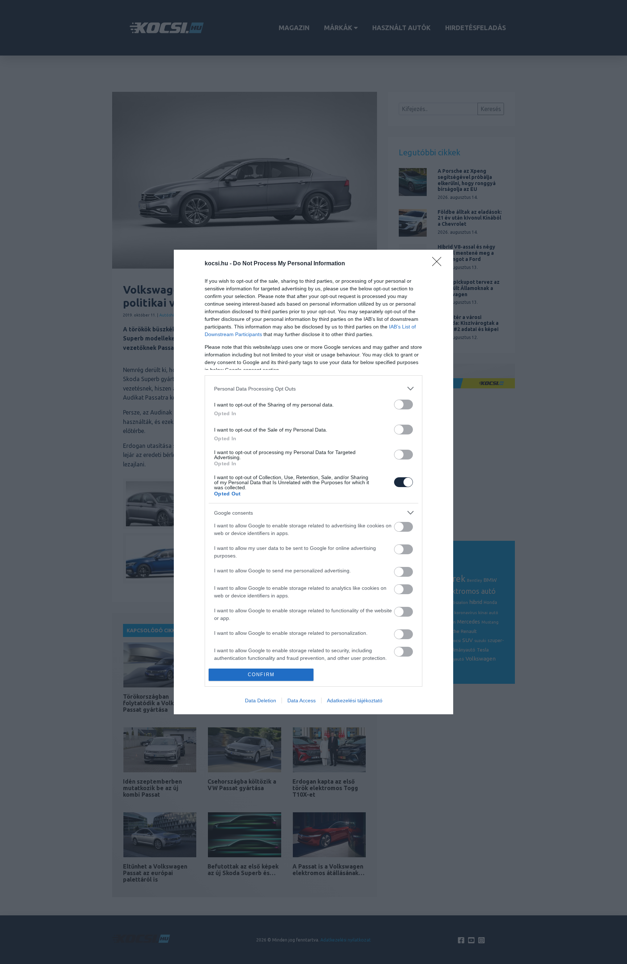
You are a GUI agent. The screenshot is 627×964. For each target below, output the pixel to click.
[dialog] (313, 482)
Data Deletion (260, 700)
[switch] (403, 404)
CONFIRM (261, 674)
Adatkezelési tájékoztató (354, 700)
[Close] (439, 264)
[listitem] (313, 388)
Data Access (301, 700)
